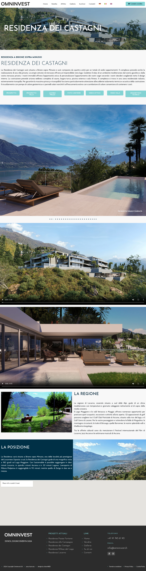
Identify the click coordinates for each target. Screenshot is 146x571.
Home (45, 4)
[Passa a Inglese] (111, 4)
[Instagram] (113, 553)
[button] (2, 162)
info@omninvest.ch (117, 548)
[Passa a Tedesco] (100, 4)
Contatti (92, 4)
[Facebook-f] (109, 553)
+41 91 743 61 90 (116, 538)
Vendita (54, 4)
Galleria (72, 4)
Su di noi (82, 4)
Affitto (63, 4)
